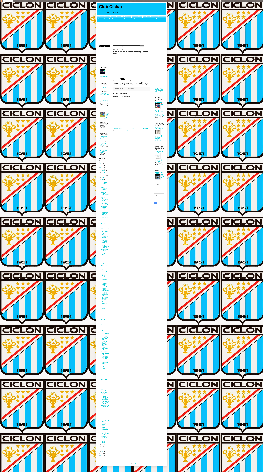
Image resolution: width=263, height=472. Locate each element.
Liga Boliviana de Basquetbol (159, 152)
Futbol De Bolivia (159, 114)
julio (102, 179)
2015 (101, 169)
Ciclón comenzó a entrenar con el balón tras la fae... (104, 271)
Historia (126, 18)
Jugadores (151, 18)
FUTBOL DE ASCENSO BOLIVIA (159, 128)
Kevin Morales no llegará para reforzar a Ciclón (105, 298)
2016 (101, 167)
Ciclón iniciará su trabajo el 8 (104, 437)
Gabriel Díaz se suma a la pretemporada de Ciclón (105, 321)
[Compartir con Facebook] (131, 88)
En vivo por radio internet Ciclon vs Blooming (103, 151)
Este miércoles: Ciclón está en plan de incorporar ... (104, 441)
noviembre (104, 172)
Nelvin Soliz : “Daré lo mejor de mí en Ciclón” (105, 253)
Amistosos (100, 16)
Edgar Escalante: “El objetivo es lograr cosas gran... (104, 338)
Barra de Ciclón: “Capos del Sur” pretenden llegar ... (104, 410)
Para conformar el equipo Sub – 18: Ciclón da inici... (105, 420)
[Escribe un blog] (129, 88)
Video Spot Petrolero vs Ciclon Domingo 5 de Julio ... (105, 199)
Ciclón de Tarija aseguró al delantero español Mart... (105, 381)
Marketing (158, 18)
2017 (101, 165)
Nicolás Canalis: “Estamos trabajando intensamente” (104, 311)
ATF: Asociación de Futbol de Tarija (122, 16)
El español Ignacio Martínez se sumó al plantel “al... (104, 225)
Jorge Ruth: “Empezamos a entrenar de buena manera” (104, 316)
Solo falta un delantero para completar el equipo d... (104, 213)
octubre (103, 174)
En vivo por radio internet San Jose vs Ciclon (104, 81)
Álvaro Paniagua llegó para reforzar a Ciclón (105, 237)
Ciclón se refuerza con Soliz (104, 250)
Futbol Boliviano (158, 102)
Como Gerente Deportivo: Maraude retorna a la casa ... (105, 353)
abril (102, 446)
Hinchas (120, 18)
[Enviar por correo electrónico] (127, 88)
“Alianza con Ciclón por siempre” (105, 334)
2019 (101, 162)
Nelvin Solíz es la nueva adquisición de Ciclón (104, 262)
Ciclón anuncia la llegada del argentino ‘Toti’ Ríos (104, 276)
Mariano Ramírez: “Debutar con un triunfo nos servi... (104, 189)
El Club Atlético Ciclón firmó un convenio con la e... (104, 220)
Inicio (133, 128)
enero (103, 451)
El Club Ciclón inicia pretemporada (105, 406)
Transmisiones (113, 21)
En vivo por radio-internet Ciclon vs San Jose (104, 94)
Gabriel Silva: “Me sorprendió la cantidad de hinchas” (104, 367)
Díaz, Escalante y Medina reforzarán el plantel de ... (104, 376)
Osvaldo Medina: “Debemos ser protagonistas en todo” (105, 326)
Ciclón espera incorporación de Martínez (105, 280)
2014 (101, 453)
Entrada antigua (146, 128)
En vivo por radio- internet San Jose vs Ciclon (104, 87)
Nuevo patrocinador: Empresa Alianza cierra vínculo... (105, 330)
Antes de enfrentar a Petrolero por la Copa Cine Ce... (105, 203)
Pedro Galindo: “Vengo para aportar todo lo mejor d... (104, 294)
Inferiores (145, 18)
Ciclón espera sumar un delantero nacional (104, 208)
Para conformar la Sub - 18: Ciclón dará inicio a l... (105, 433)
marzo (103, 447)
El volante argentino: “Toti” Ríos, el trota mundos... (104, 257)
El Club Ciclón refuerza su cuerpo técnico (104, 393)
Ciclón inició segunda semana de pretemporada (105, 289)
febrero (103, 449)
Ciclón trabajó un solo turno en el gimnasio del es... (104, 242)
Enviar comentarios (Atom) (124, 130)
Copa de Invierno (147, 16)
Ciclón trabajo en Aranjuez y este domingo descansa (104, 306)
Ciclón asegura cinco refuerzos (104, 390)
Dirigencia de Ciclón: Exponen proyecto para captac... (105, 429)
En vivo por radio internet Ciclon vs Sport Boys (103, 144)
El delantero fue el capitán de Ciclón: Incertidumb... (104, 285)
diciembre (104, 170)
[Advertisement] (131, 33)
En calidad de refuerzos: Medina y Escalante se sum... (104, 343)
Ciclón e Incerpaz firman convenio (104, 217)
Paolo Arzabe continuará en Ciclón (104, 424)
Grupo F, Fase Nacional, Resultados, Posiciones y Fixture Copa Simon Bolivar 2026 (159, 89)
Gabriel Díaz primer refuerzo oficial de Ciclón (105, 402)
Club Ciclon (110, 6)
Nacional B (100, 21)
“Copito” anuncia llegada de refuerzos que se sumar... (105, 386)
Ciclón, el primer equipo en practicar (104, 414)
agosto (103, 177)
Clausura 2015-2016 (137, 16)
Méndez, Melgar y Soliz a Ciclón (104, 417)
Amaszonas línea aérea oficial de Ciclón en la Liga (105, 357)
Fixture (105, 18)
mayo (103, 444)
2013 (101, 455)
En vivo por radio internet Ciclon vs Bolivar (103, 131)
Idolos (131, 18)
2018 (101, 163)
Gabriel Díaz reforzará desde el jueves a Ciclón (104, 371)
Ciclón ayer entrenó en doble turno (105, 229)
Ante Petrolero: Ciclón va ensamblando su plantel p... (105, 184)
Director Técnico (156, 16)
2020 (101, 160)
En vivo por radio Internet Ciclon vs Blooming (103, 137)
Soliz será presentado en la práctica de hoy (105, 246)
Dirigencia (100, 18)
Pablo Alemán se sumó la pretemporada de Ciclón (105, 233)
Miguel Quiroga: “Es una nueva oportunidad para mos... (105, 194)
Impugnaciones (137, 18)
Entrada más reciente (118, 128)
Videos (119, 21)
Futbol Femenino (113, 18)
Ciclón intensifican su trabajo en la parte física (104, 266)
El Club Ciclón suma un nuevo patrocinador (104, 348)
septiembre (104, 175)
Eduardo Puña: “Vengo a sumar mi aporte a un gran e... (104, 362)
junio (103, 181)
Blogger (135, 463)
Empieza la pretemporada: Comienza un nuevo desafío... (105, 398)
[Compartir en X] (130, 88)
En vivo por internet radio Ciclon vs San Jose (104, 101)
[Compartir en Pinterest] (133, 88)
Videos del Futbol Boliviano (159, 173)
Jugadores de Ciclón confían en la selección (105, 302)
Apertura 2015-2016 (108, 16)
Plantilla (106, 21)
